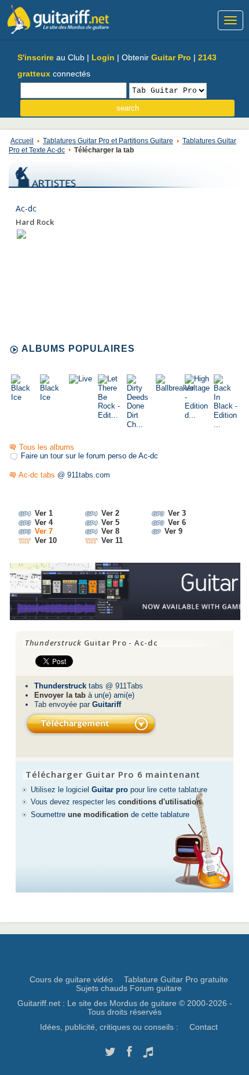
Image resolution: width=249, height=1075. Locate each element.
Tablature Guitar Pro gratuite (176, 979)
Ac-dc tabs (37, 475)
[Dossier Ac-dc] (21, 233)
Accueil (22, 141)
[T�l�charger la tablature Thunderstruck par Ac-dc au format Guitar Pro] (90, 723)
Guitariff (106, 704)
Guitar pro (109, 789)
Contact (203, 1027)
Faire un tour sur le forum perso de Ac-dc (89, 455)
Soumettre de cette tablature (110, 814)
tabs (68, 686)
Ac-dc (26, 208)
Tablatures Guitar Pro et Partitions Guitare (108, 141)
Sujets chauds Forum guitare (129, 988)
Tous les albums (46, 447)
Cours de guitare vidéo (71, 979)
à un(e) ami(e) (84, 695)
